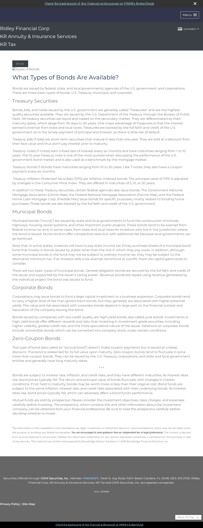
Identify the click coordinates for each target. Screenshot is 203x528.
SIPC (95, 478)
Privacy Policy (10, 504)
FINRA (87, 478)
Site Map (28, 504)
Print (20, 64)
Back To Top (186, 517)
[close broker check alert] (195, 3)
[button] (189, 14)
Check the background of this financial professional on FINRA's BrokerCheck (99, 4)
